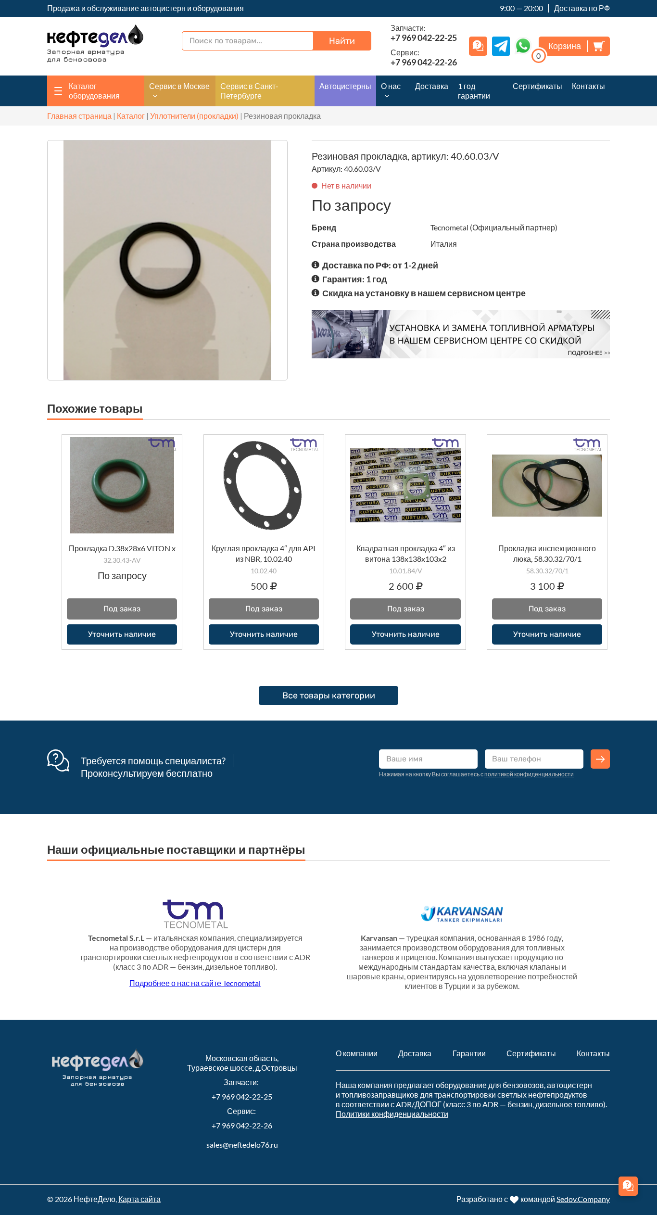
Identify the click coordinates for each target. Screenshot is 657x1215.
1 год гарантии (474, 90)
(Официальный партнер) (513, 227)
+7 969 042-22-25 (242, 1096)
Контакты (588, 85)
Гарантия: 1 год (354, 279)
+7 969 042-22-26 (242, 1125)
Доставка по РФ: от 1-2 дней (380, 265)
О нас (391, 85)
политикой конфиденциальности (529, 774)
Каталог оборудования (94, 90)
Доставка (431, 85)
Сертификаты (537, 85)
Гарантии (469, 1053)
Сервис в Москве (179, 85)
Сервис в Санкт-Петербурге (249, 90)
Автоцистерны (345, 85)
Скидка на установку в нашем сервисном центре (424, 293)
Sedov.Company (583, 1198)
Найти (342, 41)
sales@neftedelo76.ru (242, 1144)
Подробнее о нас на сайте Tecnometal (195, 982)
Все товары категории (328, 695)
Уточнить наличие (122, 634)
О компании (357, 1053)
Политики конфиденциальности (392, 1113)
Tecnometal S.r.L (116, 937)
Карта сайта (139, 1198)
